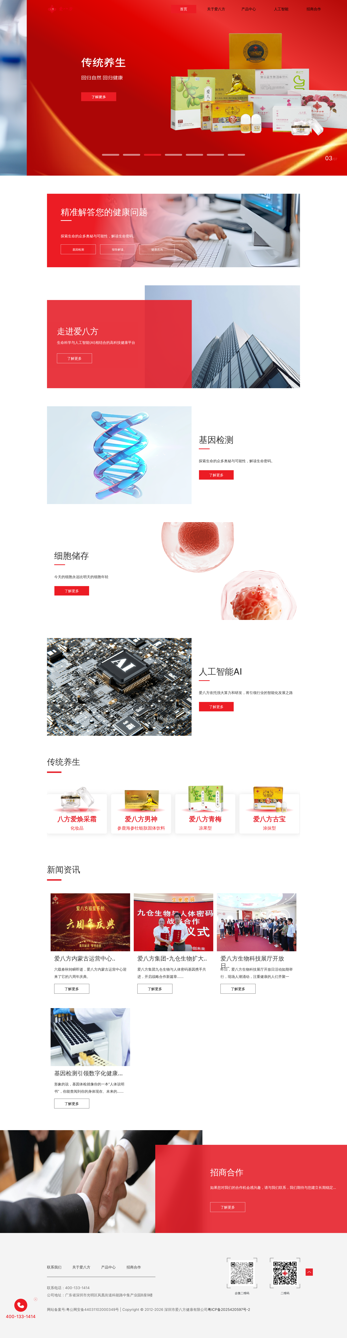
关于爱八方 (216, 9)
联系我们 (54, 1267)
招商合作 (314, 9)
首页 (183, 9)
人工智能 (281, 9)
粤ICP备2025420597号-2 (229, 1309)
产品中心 (248, 9)
